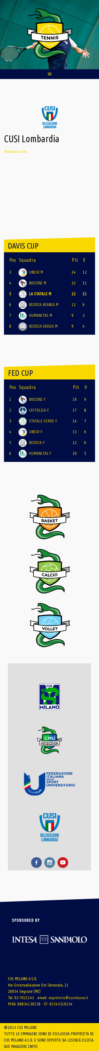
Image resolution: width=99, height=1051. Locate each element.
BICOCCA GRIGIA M (43, 326)
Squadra (27, 260)
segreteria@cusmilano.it (68, 997)
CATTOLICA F (39, 410)
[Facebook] (36, 862)
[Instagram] (49, 862)
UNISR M (36, 272)
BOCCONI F (37, 399)
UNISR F (36, 432)
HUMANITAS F (40, 453)
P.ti (75, 260)
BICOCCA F (37, 442)
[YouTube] (63, 862)
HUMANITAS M (40, 315)
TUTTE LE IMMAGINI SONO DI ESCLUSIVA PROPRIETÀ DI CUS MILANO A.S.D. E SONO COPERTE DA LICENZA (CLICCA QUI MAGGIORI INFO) (49, 1040)
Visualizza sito (15, 151)
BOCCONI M (37, 283)
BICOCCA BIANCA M (43, 304)
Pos (12, 260)
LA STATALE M (40, 294)
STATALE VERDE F (43, 421)
